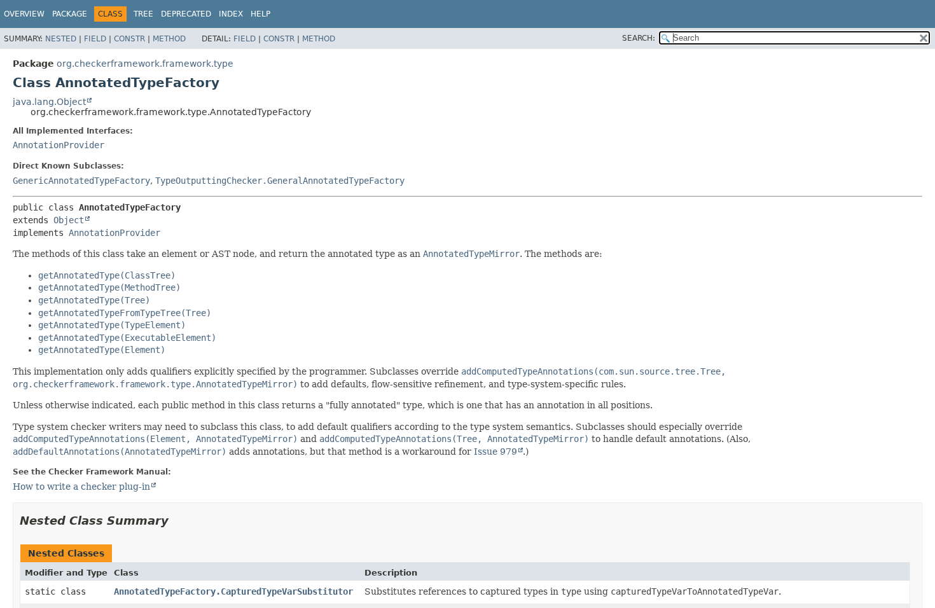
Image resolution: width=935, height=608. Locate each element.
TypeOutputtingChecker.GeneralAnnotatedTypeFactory (280, 181)
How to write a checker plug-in (81, 486)
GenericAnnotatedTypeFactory (81, 181)
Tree (143, 14)
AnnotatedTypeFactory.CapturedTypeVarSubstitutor (233, 591)
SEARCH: (638, 38)
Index (231, 14)
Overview (24, 14)
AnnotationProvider (58, 145)
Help (260, 14)
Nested (60, 38)
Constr (129, 38)
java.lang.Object (49, 102)
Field (95, 38)
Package (69, 14)
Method (169, 38)
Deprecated (186, 14)
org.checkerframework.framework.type (145, 64)
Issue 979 (495, 451)
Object (68, 220)
